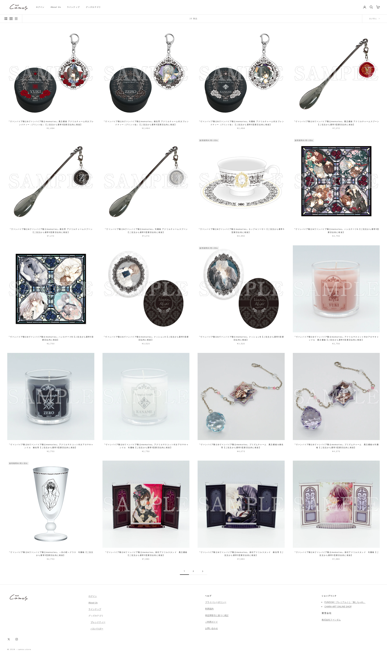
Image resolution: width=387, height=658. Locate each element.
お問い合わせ (211, 628)
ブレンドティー (98, 622)
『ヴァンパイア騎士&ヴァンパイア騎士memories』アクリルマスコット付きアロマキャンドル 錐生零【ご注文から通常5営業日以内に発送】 (50, 446)
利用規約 (209, 608)
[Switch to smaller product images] (11, 19)
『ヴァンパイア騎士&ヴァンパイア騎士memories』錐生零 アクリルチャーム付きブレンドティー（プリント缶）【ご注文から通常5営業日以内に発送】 (146, 123)
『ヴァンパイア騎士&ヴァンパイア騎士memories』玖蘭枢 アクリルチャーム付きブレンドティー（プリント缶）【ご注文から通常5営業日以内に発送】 (241, 123)
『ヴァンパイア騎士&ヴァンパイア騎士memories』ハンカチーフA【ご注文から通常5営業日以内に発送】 (336, 230)
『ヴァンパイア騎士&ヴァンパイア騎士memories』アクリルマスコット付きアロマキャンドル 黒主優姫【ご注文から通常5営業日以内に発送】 (336, 338)
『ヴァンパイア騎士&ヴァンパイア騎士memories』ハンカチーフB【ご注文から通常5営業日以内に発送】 (51, 338)
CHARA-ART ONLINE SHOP (338, 606)
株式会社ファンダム (331, 619)
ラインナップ (73, 7)
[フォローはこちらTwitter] (8, 639)
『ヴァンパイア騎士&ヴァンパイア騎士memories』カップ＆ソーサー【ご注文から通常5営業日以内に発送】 (241, 230)
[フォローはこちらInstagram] (16, 639)
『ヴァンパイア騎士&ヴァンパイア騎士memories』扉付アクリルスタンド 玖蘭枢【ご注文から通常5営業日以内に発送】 (336, 553)
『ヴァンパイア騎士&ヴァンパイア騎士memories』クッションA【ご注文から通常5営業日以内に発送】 (146, 338)
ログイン (40, 7)
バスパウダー (97, 628)
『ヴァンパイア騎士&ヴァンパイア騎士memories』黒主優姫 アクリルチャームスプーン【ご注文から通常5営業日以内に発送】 (336, 123)
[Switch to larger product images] (6, 19)
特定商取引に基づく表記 (216, 615)
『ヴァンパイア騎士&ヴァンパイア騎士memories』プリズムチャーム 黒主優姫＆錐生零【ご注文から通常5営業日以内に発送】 (241, 446)
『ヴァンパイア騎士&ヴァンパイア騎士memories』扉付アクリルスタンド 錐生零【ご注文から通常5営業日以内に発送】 (241, 553)
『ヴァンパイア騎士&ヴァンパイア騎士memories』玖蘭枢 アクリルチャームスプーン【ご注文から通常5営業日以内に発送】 (146, 230)
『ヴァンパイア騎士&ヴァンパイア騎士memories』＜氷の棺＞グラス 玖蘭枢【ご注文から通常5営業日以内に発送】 (50, 553)
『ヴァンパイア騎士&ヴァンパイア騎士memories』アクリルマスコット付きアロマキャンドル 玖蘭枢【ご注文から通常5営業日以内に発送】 (146, 446)
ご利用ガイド (211, 621)
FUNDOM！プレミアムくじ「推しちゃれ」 (345, 602)
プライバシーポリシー (215, 602)
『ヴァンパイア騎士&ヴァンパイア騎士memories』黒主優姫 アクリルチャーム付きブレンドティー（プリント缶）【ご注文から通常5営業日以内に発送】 (51, 123)
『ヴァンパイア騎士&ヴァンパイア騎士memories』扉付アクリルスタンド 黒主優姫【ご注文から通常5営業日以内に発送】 (145, 553)
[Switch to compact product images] (16, 19)
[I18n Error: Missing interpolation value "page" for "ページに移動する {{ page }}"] (202, 571)
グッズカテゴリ (93, 7)
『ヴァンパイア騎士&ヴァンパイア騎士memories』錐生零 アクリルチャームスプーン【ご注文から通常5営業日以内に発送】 (51, 230)
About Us (56, 7)
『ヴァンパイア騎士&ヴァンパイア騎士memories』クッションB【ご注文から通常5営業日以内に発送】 (241, 338)
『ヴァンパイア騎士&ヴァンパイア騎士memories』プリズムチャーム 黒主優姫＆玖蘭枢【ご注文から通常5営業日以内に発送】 (336, 446)
